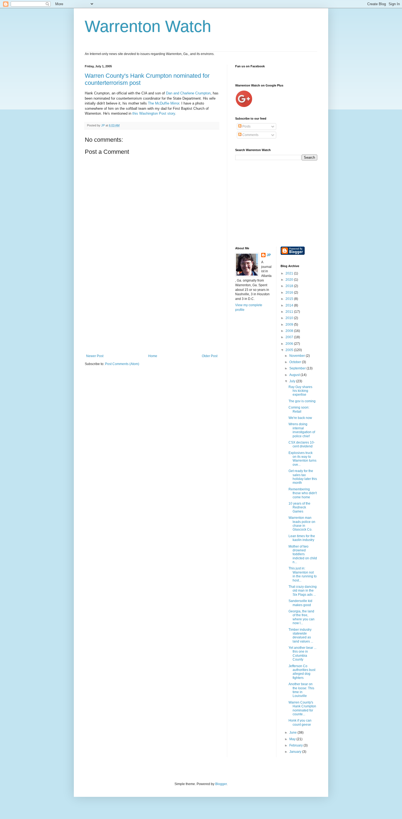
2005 (290, 350)
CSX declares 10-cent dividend (302, 444)
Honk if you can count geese (300, 722)
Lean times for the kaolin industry (302, 538)
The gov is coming (302, 401)
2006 (290, 344)
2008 (290, 331)
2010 (290, 318)
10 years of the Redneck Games (299, 507)
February (296, 745)
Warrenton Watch (148, 26)
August (295, 375)
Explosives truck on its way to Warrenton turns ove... (302, 459)
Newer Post (94, 356)
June (293, 732)
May (292, 739)
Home (152, 356)
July (292, 381)
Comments (249, 135)
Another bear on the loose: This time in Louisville (301, 690)
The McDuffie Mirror (163, 103)
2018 (290, 286)
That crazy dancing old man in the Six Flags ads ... (303, 591)
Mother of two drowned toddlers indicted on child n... (303, 554)
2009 (290, 324)
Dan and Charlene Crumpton (188, 93)
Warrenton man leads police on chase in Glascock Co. (302, 523)
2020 (290, 280)
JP (269, 255)
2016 (290, 292)
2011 (290, 312)
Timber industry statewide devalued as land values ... (301, 635)
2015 (290, 299)
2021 (290, 273)
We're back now (300, 418)
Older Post (209, 356)
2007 (290, 337)
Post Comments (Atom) (122, 364)
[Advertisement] (152, 313)
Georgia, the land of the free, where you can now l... (301, 617)
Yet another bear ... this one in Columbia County (302, 653)
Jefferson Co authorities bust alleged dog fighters (302, 672)
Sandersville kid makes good (300, 603)
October (295, 362)
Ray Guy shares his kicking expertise (300, 391)
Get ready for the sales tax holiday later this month (303, 477)
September (298, 368)
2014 (290, 305)
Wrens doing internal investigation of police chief (302, 430)
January (295, 752)
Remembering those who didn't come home (303, 493)
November (297, 356)
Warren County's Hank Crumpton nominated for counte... (302, 708)
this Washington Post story (153, 113)
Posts (245, 126)
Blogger (221, 784)
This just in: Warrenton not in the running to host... (303, 574)
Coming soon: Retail (299, 409)
